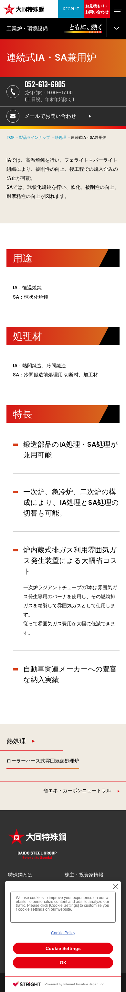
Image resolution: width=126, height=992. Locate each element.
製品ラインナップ (34, 137)
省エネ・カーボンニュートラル (77, 790)
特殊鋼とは (20, 874)
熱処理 (60, 137)
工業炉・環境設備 (27, 28)
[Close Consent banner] (115, 886)
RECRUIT (71, 9)
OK (63, 962)
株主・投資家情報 (84, 874)
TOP (10, 137)
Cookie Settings (63, 948)
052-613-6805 (45, 84)
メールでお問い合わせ (50, 116)
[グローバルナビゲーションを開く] (118, 9)
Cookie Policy (63, 933)
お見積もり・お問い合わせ (97, 9)
